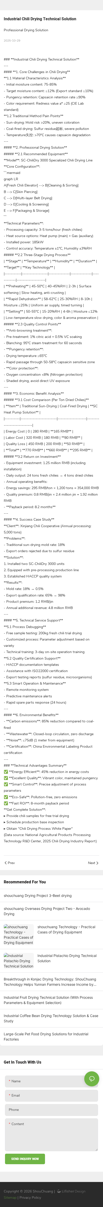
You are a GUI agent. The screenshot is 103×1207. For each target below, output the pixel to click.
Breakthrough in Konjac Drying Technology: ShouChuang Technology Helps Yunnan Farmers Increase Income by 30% (50, 982)
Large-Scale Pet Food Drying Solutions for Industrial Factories (46, 1036)
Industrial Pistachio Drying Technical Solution (67, 958)
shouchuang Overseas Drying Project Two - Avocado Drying (47, 911)
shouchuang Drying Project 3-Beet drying (38, 895)
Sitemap (11, 1197)
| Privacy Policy (29, 1197)
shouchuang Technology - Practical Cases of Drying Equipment (66, 929)
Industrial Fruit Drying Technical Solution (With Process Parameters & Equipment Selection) (48, 1000)
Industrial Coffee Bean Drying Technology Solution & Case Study (51, 1018)
